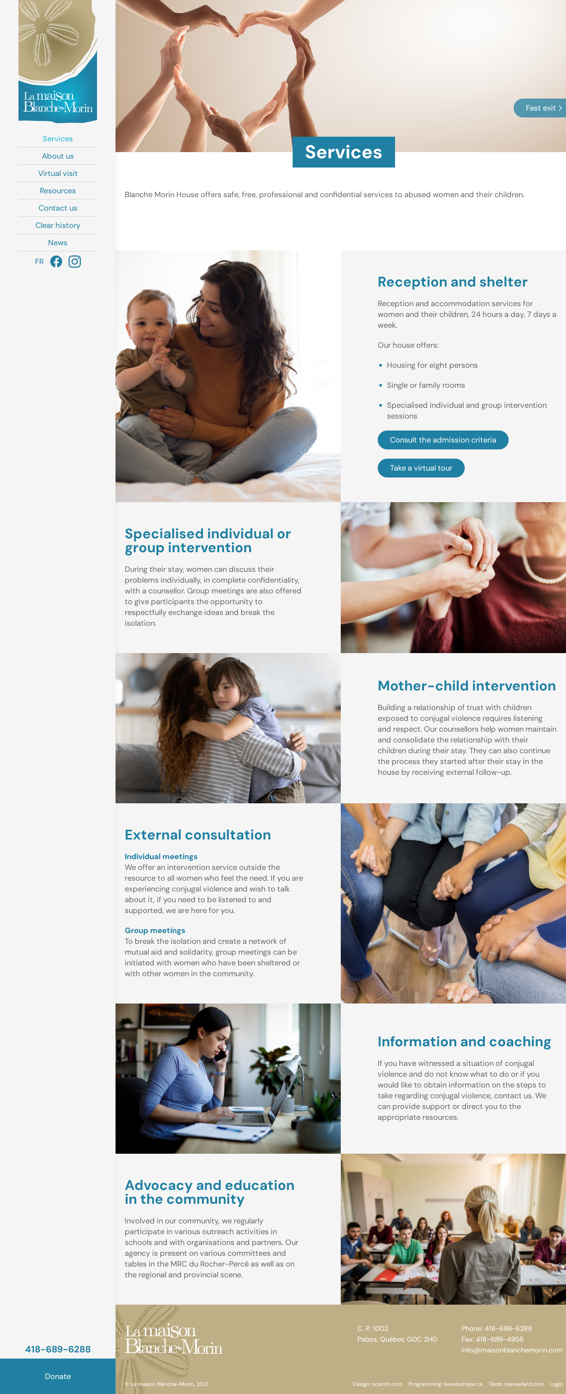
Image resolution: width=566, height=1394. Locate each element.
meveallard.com (524, 1384)
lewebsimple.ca (463, 1384)
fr (39, 261)
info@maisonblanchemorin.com (512, 1350)
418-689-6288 (58, 1349)
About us (58, 156)
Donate (58, 1376)
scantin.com (387, 1384)
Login (556, 1384)
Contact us (58, 208)
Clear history (57, 225)
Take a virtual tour (421, 468)
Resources (58, 191)
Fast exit (541, 108)
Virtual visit (58, 173)
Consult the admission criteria (443, 440)
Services (58, 139)
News (57, 243)
